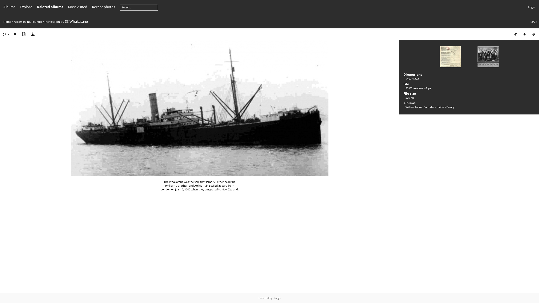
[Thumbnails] (515, 34)
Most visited (77, 7)
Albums (9, 7)
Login (531, 7)
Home (7, 22)
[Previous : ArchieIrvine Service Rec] (524, 34)
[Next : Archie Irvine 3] (533, 34)
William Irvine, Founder (27, 22)
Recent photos (103, 7)
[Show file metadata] (23, 34)
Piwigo (276, 298)
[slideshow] (15, 34)
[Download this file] (32, 34)
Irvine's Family (54, 22)
